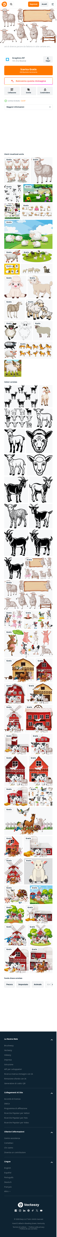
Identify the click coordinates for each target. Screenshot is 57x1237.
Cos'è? (23, 101)
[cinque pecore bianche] (17, 169)
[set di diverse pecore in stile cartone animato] (18, 784)
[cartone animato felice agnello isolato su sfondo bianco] (16, 350)
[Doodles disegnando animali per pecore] (18, 394)
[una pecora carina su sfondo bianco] (12, 282)
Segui (48, 61)
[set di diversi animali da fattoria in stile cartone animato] (13, 835)
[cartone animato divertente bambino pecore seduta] (15, 326)
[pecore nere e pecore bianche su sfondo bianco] (31, 413)
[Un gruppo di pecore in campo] (28, 260)
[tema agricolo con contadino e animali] (13, 1165)
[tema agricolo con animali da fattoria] (16, 1095)
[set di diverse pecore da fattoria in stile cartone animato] (28, 810)
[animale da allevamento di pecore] (40, 349)
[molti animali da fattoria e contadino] (28, 1140)
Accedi (44, 4)
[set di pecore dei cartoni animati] (20, 237)
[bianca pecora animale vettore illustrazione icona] (14, 415)
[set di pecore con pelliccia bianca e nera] (42, 218)
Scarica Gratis (28, 70)
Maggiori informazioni (15, 106)
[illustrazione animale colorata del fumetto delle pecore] (12, 452)
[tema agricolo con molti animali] (19, 906)
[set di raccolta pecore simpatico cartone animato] (36, 192)
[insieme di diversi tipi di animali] (16, 1115)
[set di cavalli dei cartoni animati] (21, 434)
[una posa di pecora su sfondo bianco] (15, 196)
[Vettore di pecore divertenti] (44, 295)
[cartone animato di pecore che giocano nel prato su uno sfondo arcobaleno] (18, 219)
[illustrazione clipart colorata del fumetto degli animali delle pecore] (17, 373)
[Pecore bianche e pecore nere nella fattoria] (19, 296)
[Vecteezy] (4, 4)
